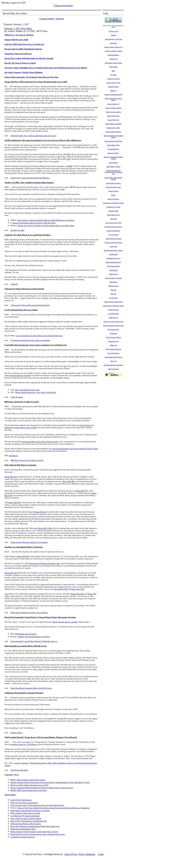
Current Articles (46, 18)
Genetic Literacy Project (113, 82)
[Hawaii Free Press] (63, 5)
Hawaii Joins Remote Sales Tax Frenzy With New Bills (34, 223)
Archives (60, 18)
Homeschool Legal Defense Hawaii (113, 203)
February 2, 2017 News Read (18, 28)
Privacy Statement (86, 854)
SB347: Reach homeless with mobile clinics (27, 780)
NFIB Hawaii (113, 282)
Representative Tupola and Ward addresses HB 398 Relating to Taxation (45, 220)
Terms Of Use (70, 854)
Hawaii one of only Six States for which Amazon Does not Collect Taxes (46, 225)
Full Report (13, 456)
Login (101, 854)
